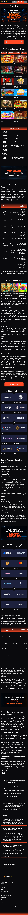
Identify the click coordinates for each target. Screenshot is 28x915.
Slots (23, 52)
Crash (16, 52)
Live (10, 52)
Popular (3, 52)
